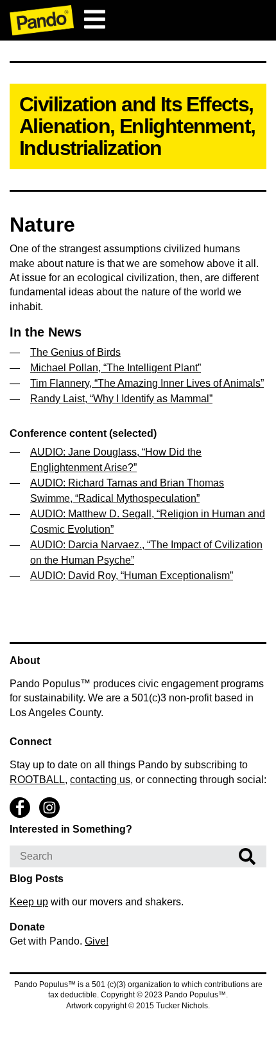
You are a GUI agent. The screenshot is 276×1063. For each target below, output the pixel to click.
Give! (96, 941)
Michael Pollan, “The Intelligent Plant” (115, 367)
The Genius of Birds (75, 352)
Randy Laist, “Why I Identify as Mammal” (121, 398)
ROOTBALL (37, 779)
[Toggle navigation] (94, 19)
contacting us (100, 779)
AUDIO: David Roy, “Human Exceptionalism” (131, 575)
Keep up (29, 901)
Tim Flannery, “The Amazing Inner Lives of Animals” (147, 383)
